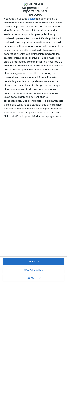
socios (32, 18)
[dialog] (33, 204)
